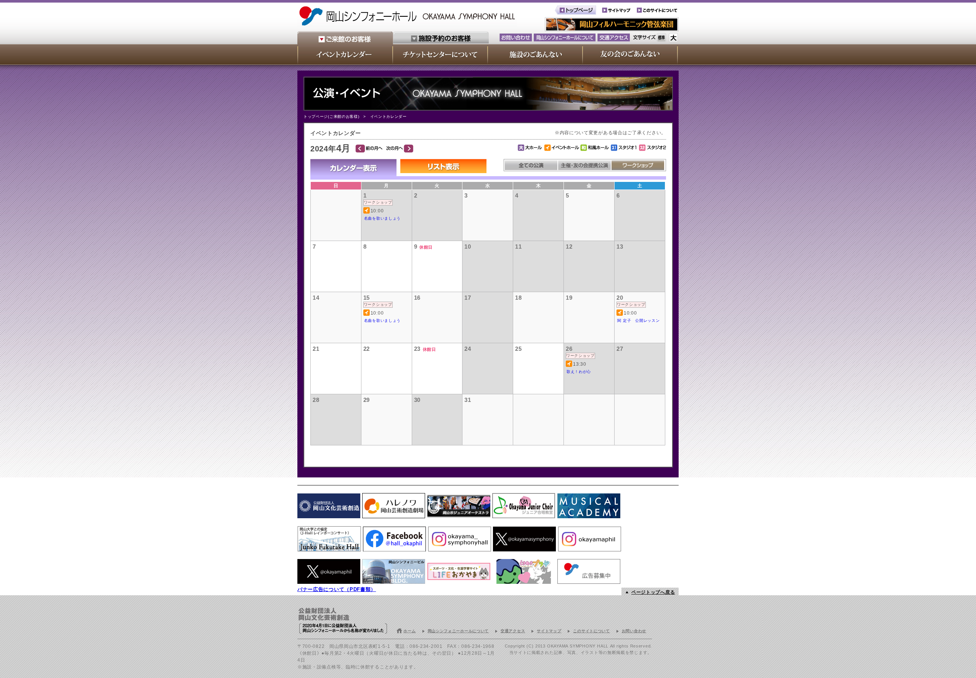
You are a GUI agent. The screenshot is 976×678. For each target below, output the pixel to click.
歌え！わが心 (579, 372)
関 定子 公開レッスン (638, 320)
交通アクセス (513, 631)
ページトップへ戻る (653, 592)
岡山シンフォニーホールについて (458, 631)
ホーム (409, 631)
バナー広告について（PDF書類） (336, 589)
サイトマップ (549, 631)
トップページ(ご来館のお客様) (331, 116)
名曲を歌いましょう (382, 218)
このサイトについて (591, 631)
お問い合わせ (634, 631)
